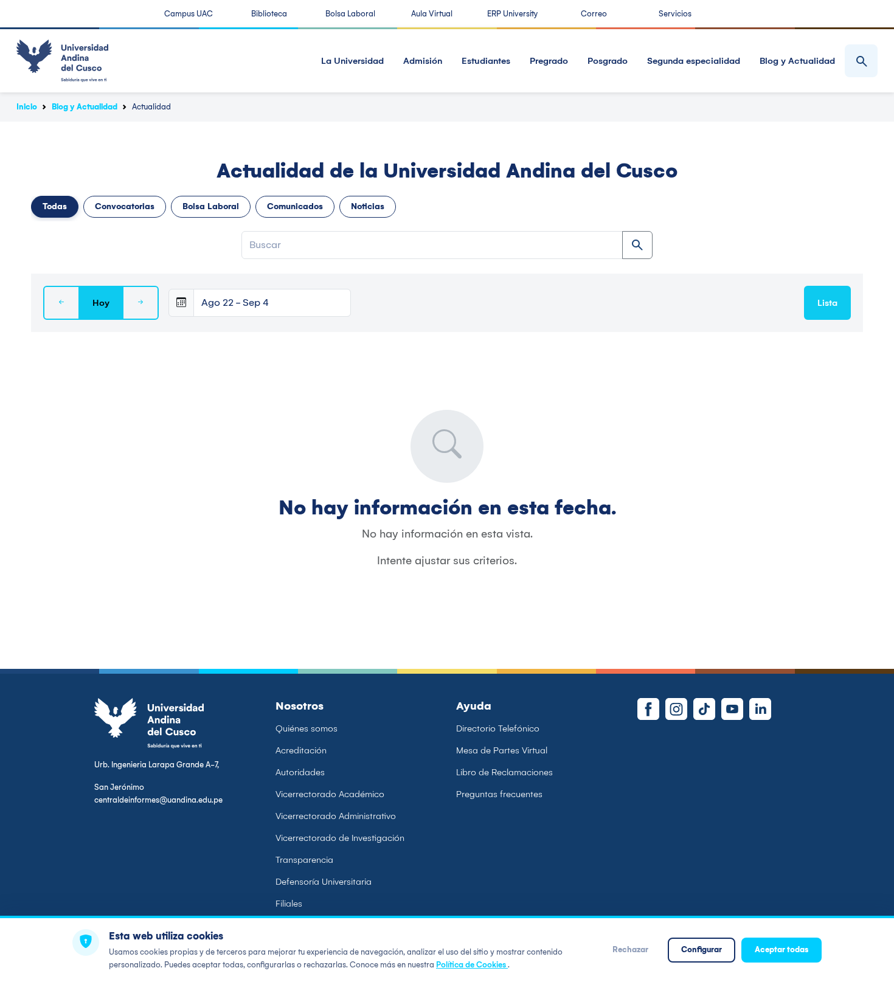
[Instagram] (676, 709)
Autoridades (300, 772)
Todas (55, 206)
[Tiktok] (704, 709)
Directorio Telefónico (497, 728)
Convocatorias (124, 206)
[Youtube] (732, 709)
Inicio (26, 106)
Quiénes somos (306, 728)
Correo (594, 13)
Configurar (701, 949)
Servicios (675, 13)
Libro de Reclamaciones (504, 772)
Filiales (288, 903)
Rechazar (630, 949)
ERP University (512, 13)
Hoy (100, 302)
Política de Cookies (472, 964)
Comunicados (295, 206)
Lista (827, 302)
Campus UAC (188, 13)
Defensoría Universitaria (323, 881)
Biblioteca (269, 13)
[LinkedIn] (760, 709)
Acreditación (301, 750)
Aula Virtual (431, 13)
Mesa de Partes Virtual (501, 750)
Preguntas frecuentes (499, 794)
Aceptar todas (781, 949)
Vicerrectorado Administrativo (335, 816)
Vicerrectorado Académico (329, 794)
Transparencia (304, 859)
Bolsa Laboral (350, 13)
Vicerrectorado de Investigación (339, 837)
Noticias (367, 206)
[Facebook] (648, 709)
